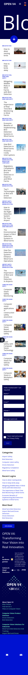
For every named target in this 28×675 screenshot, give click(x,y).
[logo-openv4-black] (10, 4)
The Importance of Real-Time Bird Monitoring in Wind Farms (8, 108)
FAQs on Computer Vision (11, 609)
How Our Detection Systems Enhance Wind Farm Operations (8, 255)
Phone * (7, 410)
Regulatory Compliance (10, 468)
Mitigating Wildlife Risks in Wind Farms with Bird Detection (8, 87)
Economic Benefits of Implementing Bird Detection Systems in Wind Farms (12, 497)
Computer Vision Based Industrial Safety (8, 329)
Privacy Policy (14, 438)
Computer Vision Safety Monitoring (8, 292)
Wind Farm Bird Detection (11, 509)
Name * (6, 394)
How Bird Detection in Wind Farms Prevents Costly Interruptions (9, 149)
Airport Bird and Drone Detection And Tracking (10, 634)
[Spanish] (25, 5)
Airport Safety (7, 456)
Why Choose (6, 604)
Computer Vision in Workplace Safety (8, 376)
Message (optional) (10, 419)
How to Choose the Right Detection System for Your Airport (8, 214)
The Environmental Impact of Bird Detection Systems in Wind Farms (10, 235)
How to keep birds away (7, 66)
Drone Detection (8, 465)
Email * (6, 402)
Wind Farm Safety (8, 470)
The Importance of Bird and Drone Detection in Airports (8, 276)
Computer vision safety (10, 462)
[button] (20, 4)
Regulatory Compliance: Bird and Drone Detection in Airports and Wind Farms (9, 173)
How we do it (7, 606)
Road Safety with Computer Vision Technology (8, 345)
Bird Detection (7, 459)
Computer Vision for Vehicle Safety (8, 361)
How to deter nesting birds (7, 52)
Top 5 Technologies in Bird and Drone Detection (9, 193)
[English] (25, 3)
